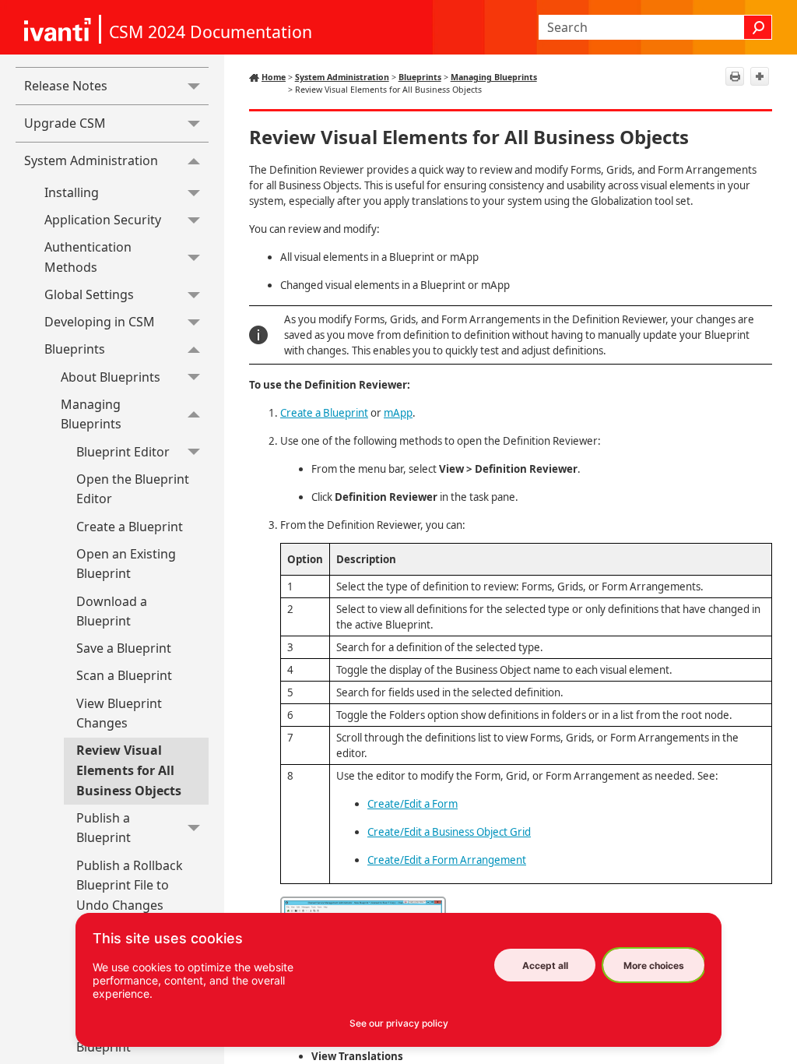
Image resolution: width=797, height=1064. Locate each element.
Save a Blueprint (123, 648)
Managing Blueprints (91, 414)
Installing (71, 192)
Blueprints (74, 349)
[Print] (734, 76)
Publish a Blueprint (103, 828)
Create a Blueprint (129, 526)
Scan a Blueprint (124, 675)
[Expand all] (759, 76)
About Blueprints (110, 377)
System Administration (91, 160)
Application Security (102, 219)
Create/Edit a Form (412, 804)
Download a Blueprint (111, 611)
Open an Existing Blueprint (126, 564)
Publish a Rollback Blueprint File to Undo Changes (129, 885)
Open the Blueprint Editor (132, 489)
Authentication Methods (88, 257)
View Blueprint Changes (119, 713)
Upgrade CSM (65, 123)
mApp (398, 413)
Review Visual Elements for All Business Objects (128, 770)
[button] (758, 27)
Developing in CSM (99, 321)
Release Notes (65, 85)
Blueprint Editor (123, 451)
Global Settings (89, 294)
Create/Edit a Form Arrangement (446, 860)
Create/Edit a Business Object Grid (449, 832)
